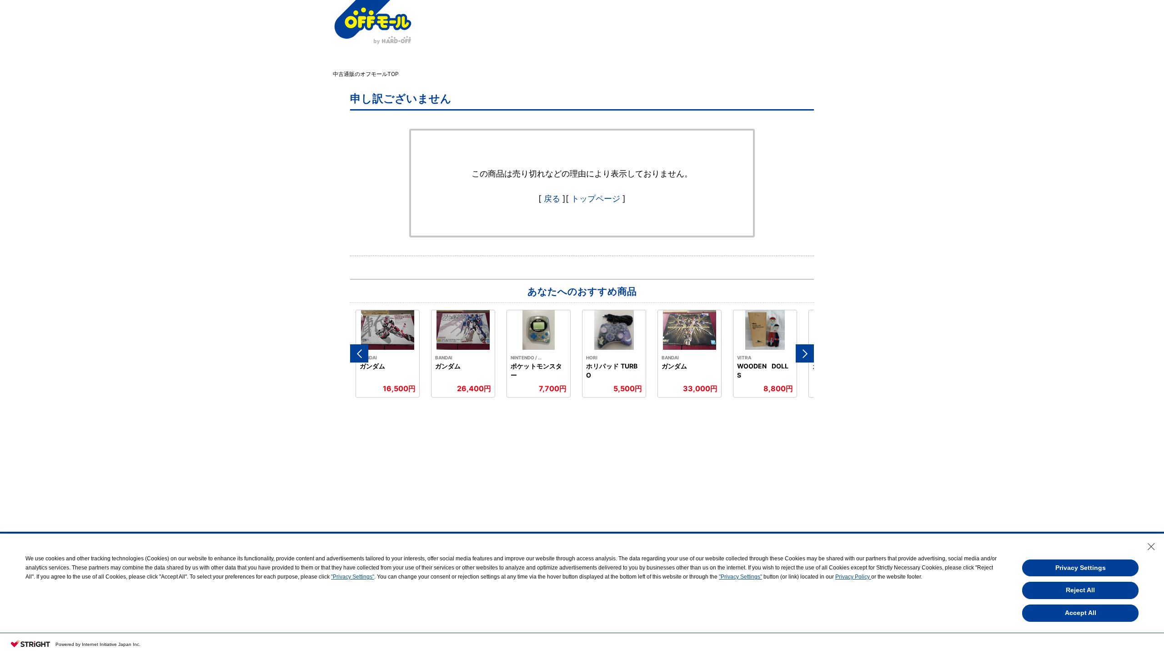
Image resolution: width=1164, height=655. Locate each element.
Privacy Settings (1080, 567)
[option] (388, 354)
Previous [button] (359, 353)
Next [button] (805, 353)
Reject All (1080, 590)
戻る (552, 198)
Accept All (1080, 612)
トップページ (595, 198)
